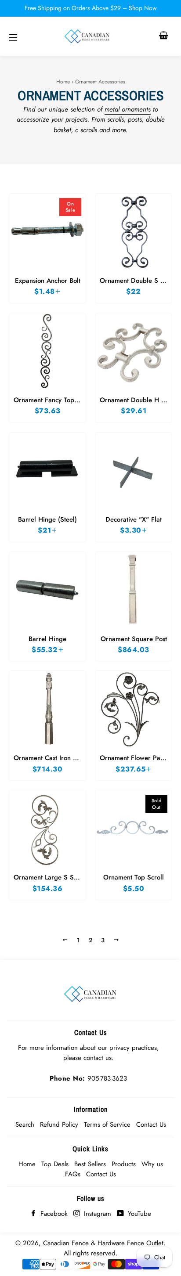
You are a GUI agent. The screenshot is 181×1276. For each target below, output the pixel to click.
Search (24, 1124)
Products (124, 1164)
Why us (152, 1164)
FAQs (72, 1174)
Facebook (53, 1213)
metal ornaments (128, 109)
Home (63, 82)
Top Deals (55, 1164)
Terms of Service (107, 1124)
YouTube (138, 1213)
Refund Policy (59, 1124)
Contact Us (151, 1124)
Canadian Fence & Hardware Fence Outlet (103, 1243)
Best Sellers (90, 1164)
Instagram (96, 1213)
